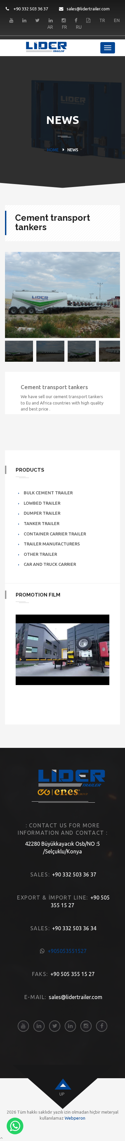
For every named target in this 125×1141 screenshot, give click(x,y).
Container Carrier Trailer (55, 533)
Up (61, 1094)
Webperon (75, 1118)
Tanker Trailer (41, 523)
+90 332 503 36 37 (30, 8)
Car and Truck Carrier (50, 564)
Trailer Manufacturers (52, 543)
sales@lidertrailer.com (88, 8)
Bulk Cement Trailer (48, 492)
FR (64, 27)
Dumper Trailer (42, 513)
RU (79, 27)
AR (50, 27)
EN (117, 20)
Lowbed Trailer (42, 503)
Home (53, 150)
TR (102, 20)
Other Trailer (40, 554)
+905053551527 (67, 951)
